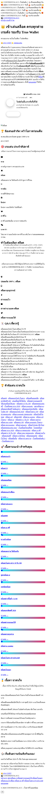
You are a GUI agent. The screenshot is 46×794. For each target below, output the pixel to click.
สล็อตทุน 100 (19, 422)
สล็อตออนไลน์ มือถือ (29, 409)
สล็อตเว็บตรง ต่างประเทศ (33, 781)
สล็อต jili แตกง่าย (24, 438)
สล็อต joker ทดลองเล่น (25, 433)
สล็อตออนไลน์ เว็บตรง (16, 398)
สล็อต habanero (21, 425)
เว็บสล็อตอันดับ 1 (39, 438)
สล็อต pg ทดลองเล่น (22, 430)
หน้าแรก (4, 778)
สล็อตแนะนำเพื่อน (7, 781)
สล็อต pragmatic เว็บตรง (33, 422)
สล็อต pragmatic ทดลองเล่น (22, 414)
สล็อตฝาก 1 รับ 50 (22, 420)
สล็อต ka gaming (29, 417)
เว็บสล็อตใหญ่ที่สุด (25, 428)
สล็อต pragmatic (27, 406)
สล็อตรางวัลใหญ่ (18, 436)
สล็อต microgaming (7, 425)
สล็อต (40, 77)
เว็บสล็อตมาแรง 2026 (12, 406)
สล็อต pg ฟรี (19, 781)
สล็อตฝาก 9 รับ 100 (24, 404)
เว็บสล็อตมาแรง (8, 441)
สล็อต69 (4, 398)
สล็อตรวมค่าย (35, 420)
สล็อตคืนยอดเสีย (32, 398)
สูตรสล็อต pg (39, 406)
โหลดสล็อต (37, 428)
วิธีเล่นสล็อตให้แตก (8, 404)
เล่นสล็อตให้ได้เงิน (19, 401)
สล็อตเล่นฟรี (6, 436)
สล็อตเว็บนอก (37, 778)
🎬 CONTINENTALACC (10, 18)
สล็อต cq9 (9, 417)
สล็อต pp (11, 420)
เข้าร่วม (11, 20)
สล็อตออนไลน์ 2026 (17, 412)
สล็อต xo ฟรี (36, 430)
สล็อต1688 (18, 417)
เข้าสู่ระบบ (5, 20)
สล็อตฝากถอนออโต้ (34, 401)
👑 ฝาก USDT (6, 43)
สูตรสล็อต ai (12, 778)
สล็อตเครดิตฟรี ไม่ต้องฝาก (11, 409)
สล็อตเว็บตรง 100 (31, 412)
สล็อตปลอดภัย (31, 436)
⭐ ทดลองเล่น (16, 43)
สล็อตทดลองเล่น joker (9, 428)
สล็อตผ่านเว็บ (40, 433)
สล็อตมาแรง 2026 (7, 430)
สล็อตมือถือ (12, 438)
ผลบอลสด (32, 82)
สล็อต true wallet (7, 422)
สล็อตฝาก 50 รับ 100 (8, 433)
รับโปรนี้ (14, 114)
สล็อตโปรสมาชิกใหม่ (36, 425)
